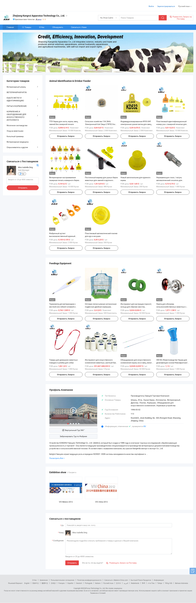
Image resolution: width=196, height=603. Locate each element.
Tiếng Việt (168, 583)
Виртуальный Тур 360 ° (75, 430)
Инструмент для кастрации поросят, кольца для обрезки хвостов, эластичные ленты (136, 307)
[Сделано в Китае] (20, 5)
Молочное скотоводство (17, 125)
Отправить (72, 563)
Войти (151, 6)
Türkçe (159, 583)
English (27, 583)
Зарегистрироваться (166, 6)
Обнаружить (57, 27)
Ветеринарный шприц (16, 87)
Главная (10, 27)
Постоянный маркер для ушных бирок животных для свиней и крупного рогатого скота (101, 180)
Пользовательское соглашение (62, 580)
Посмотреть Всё (56, 458)
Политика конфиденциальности (89, 580)
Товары (28, 27)
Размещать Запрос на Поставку (121, 563)
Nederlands (135, 583)
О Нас (41, 27)
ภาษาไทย (151, 583)
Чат (23, 174)
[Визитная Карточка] (38, 165)
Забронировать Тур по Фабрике (73, 436)
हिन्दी (143, 583)
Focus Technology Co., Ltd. (95, 588)
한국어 (118, 583)
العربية (126, 583)
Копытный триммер (15, 136)
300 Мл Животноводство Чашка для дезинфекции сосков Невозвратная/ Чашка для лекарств (172, 363)
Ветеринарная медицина (18, 142)
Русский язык (108, 583)
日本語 (53, 583)
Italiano (98, 583)
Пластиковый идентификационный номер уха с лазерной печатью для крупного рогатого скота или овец (171, 124)
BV (145, 426)
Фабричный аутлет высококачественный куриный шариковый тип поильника (62, 236)
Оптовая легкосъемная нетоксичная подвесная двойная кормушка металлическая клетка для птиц (101, 307)
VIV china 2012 (101, 502)
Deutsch (79, 583)
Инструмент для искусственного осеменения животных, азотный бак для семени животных (100, 363)
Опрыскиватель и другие (17, 147)
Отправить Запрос (66, 136)
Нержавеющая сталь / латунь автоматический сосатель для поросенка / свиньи (169, 180)
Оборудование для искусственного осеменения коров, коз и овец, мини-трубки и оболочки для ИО (136, 363)
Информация (159, 580)
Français (61, 583)
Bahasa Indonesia (181, 583)
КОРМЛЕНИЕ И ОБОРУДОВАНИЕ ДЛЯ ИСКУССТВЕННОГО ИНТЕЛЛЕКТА (16, 115)
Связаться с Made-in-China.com (116, 580)
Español (70, 583)
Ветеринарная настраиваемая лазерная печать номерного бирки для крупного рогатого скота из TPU (64, 180)
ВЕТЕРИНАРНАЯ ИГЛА (17, 92)
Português (88, 583)
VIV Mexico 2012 (66, 502)
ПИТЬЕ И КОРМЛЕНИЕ (17, 106)
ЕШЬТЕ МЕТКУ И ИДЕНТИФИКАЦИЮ (15, 99)
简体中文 (35, 583)
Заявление (44, 580)
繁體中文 (45, 583)
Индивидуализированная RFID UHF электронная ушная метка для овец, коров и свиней (136, 124)
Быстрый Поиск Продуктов (141, 580)
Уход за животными (15, 131)
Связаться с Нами (79, 27)
